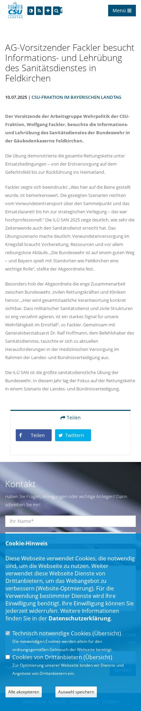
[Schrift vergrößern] (47, 10)
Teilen (73, 417)
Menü (120, 10)
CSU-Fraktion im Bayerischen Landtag (76, 97)
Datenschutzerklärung (80, 618)
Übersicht (106, 633)
